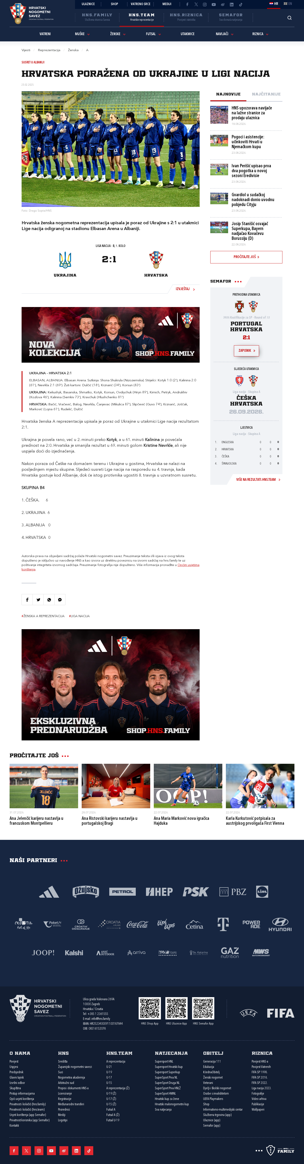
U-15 (109, 1083)
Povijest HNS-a (260, 1061)
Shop (114, 4)
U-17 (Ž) (111, 1099)
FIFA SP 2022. (260, 1083)
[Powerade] (251, 924)
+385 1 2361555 (97, 1014)
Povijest (14, 1061)
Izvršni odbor (17, 1083)
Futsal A (110, 1109)
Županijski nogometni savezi (75, 1067)
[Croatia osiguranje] (81, 924)
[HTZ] (24, 924)
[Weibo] (222, 4)
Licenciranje (65, 1093)
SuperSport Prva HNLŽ (168, 1088)
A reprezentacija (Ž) (117, 1088)
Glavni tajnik (17, 1077)
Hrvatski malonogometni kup (172, 1104)
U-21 (109, 1067)
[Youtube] (213, 4)
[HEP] (159, 891)
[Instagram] (205, 4)
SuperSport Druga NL (167, 1083)
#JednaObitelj (211, 1072)
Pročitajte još (245, 257)
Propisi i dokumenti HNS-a (73, 1088)
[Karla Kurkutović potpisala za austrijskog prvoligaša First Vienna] (260, 786)
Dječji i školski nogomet (217, 1088)
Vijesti (26, 50)
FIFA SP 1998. (260, 1072)
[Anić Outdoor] (105, 952)
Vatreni (45, 34)
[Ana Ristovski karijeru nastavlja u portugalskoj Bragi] (116, 786)
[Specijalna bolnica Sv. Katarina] (198, 952)
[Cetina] (194, 924)
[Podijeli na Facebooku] (27, 599)
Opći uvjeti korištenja (22, 1099)
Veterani (208, 1083)
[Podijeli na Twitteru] (38, 599)
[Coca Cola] (138, 924)
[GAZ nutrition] (229, 952)
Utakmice (188, 34)
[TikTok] (240, 4)
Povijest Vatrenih (261, 1067)
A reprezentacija (115, 1061)
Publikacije (258, 1104)
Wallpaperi (258, 1109)
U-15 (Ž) (111, 1104)
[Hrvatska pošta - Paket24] (52, 924)
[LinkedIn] (231, 4)
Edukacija (208, 1067)
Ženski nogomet (213, 1077)
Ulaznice (88, 4)
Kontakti (14, 1126)
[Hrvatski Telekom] (223, 924)
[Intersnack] (166, 924)
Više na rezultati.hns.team (256, 480)
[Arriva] (136, 952)
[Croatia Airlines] (109, 924)
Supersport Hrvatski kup (169, 1067)
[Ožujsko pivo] (85, 891)
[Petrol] (122, 891)
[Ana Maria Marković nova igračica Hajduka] (188, 786)
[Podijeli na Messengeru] (60, 599)
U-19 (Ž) (111, 1093)
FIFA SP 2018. (260, 1077)
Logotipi (62, 1120)
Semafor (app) (211, 1126)
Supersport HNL (164, 1061)
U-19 (109, 1072)
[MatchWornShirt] (261, 952)
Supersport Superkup (167, 1072)
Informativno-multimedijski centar (223, 1109)
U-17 (109, 1077)
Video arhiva (259, 1099)
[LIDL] (262, 891)
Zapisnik (245, 351)
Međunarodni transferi (71, 1104)
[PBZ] (232, 891)
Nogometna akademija (71, 1077)
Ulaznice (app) (211, 1120)
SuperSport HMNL (165, 1093)
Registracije (64, 1099)
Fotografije (258, 1093)
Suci (60, 1072)
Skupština (15, 1088)
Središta (62, 1061)
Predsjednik (16, 1072)
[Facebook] (187, 4)
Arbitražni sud (66, 1083)
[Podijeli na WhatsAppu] (49, 599)
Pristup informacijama (22, 1093)
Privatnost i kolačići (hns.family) (28, 1104)
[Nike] (49, 891)
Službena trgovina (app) (217, 1115)
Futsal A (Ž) (112, 1115)
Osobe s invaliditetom (216, 1093)
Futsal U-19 (112, 1120)
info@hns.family (100, 1019)
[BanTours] (167, 952)
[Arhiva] (289, 17)
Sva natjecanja (163, 1109)
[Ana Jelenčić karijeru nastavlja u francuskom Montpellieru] (44, 786)
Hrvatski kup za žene (167, 1099)
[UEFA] (248, 1013)
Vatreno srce (140, 4)
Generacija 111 (212, 1061)
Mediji (166, 4)
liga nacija (79, 616)
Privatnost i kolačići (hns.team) (27, 1109)
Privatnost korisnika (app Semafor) (29, 1120)
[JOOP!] (43, 952)
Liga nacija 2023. (261, 1088)
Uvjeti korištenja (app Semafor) (28, 1115)
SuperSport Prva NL (166, 1077)
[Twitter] (196, 4)
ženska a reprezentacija (43, 616)
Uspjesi (14, 1067)
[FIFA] (280, 1013)
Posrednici (64, 1109)
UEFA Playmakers (213, 1099)
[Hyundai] (280, 924)
